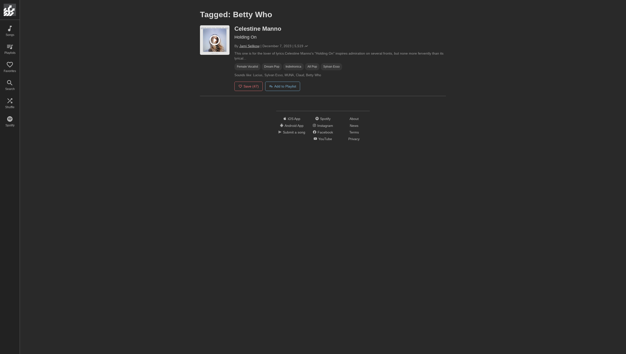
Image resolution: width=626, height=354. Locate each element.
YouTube (325, 139)
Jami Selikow (249, 46)
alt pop (312, 66)
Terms (354, 132)
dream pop (271, 66)
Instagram (325, 126)
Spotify (325, 119)
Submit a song (294, 132)
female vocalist (247, 66)
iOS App (294, 119)
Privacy (354, 139)
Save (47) (251, 86)
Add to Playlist (285, 86)
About (354, 119)
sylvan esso (331, 66)
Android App (294, 126)
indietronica (293, 66)
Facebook (325, 132)
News (354, 126)
